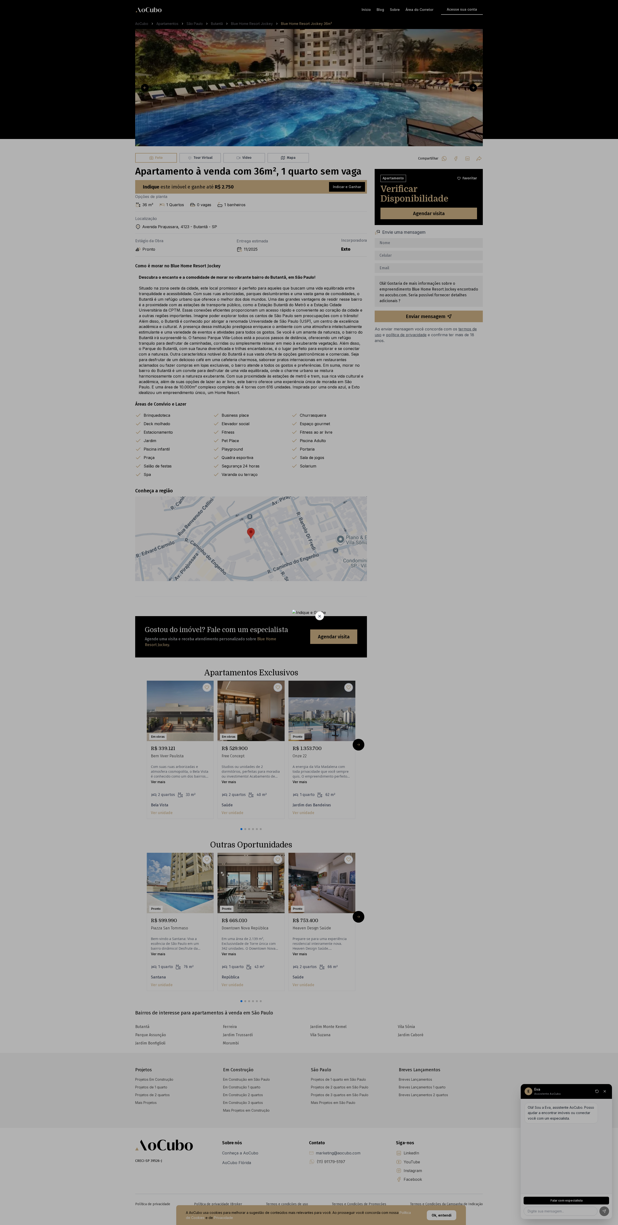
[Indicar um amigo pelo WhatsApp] (309, 612)
